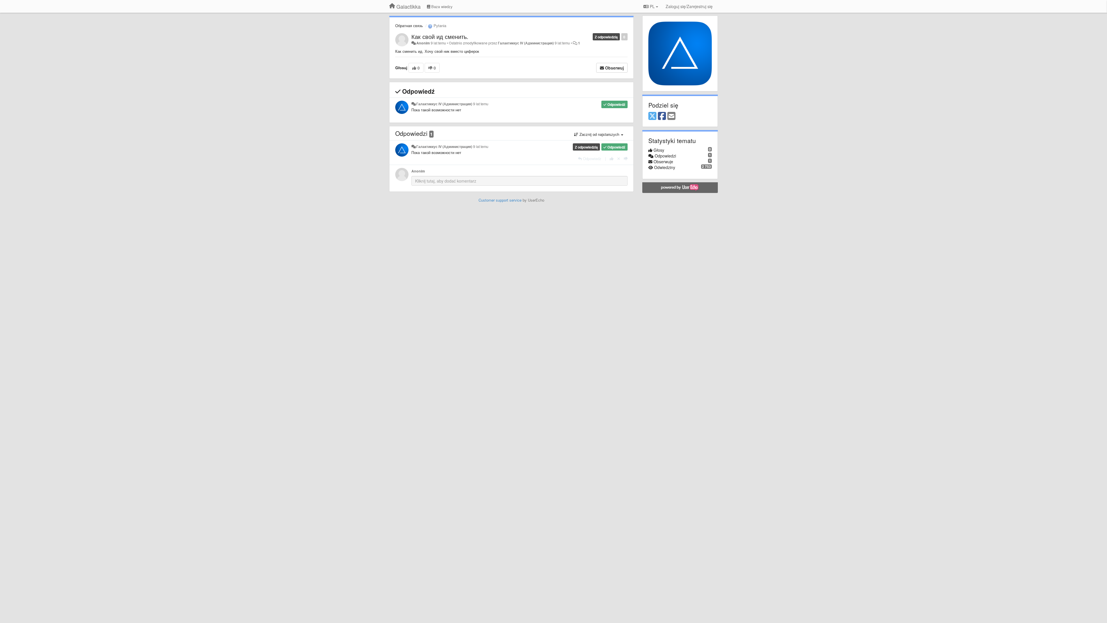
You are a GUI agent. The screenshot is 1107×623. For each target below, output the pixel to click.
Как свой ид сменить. (439, 36)
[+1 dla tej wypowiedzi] (611, 158)
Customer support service (500, 200)
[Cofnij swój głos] (618, 158)
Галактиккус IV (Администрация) (526, 43)
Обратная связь (409, 25)
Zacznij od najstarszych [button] (599, 134)
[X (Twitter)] (652, 116)
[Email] (671, 116)
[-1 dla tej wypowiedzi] (626, 158)
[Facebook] (662, 116)
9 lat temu (480, 103)
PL (652, 6)
